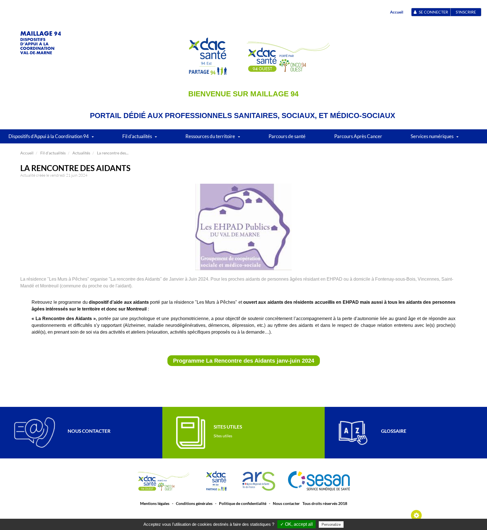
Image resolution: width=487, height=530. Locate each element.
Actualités (81, 152)
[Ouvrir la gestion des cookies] (416, 515)
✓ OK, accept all (296, 524)
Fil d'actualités (137, 136)
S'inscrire (466, 12)
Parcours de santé (287, 136)
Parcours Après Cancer (358, 136)
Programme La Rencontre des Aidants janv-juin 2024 (243, 361)
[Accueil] (40, 41)
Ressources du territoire (210, 136)
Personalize (331, 524)
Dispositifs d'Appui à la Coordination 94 (48, 136)
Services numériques (432, 136)
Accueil (396, 12)
